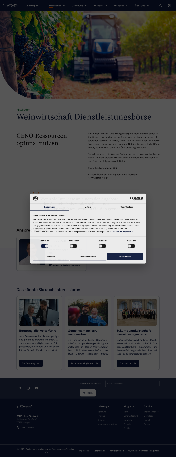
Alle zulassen (125, 257)
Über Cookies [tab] (126, 207)
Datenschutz (116, 232)
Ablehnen (51, 257)
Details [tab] (88, 207)
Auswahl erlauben (88, 257)
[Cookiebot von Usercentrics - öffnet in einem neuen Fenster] (132, 198)
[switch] (73, 246)
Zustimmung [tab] (49, 207)
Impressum (128, 232)
